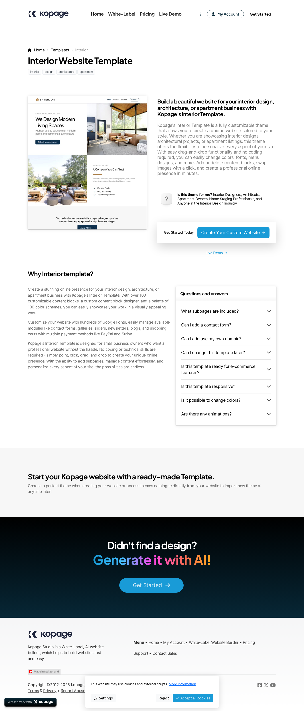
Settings (106, 697)
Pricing (249, 642)
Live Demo (214, 253)
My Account (173, 642)
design (49, 71)
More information (182, 684)
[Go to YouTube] (273, 685)
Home (39, 50)
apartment (86, 71)
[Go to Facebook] (259, 685)
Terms (33, 690)
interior (34, 71)
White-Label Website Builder (214, 642)
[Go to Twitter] (266, 685)
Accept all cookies (195, 697)
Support (141, 653)
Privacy (50, 690)
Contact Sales (164, 653)
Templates (60, 50)
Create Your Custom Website (230, 232)
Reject (164, 697)
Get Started (147, 585)
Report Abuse (73, 690)
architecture (67, 71)
